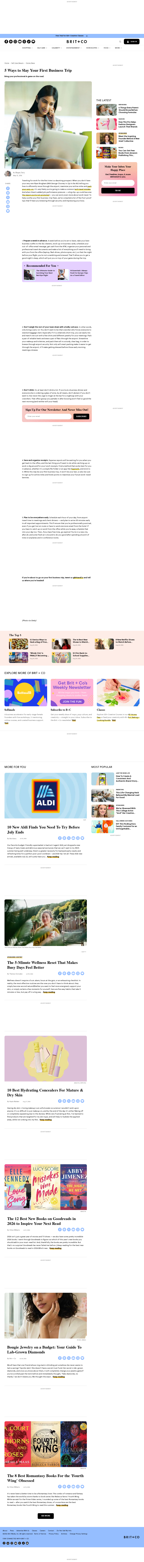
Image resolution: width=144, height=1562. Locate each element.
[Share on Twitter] (8, 197)
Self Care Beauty (17, 63)
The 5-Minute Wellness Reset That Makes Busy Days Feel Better (42, 965)
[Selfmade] (25, 692)
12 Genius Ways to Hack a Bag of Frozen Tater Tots (39, 641)
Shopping (26, 48)
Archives (64, 1534)
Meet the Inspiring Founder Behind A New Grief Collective (129, 138)
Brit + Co (12, 1359)
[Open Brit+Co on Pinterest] (8, 1543)
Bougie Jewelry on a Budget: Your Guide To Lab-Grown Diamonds (44, 1350)
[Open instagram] (15, 41)
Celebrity (56, 48)
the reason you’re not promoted (35, 195)
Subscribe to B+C (61, 709)
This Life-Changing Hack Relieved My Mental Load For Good (127, 795)
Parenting (120, 790)
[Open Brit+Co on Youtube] (15, 1543)
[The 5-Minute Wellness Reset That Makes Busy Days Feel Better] (45, 923)
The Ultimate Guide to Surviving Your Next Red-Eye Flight (45, 273)
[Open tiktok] (29, 41)
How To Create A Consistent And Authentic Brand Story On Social (126, 778)
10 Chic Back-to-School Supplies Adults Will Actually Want (82, 654)
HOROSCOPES (91, 48)
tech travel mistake (82, 189)
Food (106, 48)
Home (6, 63)
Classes (101, 709)
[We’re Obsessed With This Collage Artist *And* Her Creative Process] (102, 811)
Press (12, 1531)
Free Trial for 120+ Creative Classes (69, 36)
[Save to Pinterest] (8, 193)
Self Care (41, 48)
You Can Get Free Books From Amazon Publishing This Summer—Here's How (129, 153)
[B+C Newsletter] (72, 692)
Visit (6, 723)
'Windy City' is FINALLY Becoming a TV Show (39, 654)
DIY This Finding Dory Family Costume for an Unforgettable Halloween (126, 826)
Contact (51, 1531)
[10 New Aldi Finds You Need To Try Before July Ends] (45, 796)
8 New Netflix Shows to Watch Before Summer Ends (125, 641)
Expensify (75, 469)
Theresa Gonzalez (15, 974)
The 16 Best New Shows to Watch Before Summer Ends (80, 641)
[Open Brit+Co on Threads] (19, 1543)
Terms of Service (40, 1534)
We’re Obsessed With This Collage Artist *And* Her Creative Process (126, 810)
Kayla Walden (14, 1101)
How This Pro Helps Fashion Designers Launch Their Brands (128, 124)
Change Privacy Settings (78, 1534)
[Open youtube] (20, 41)
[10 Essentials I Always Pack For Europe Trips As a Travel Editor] (63, 274)
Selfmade (9, 709)
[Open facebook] (6, 41)
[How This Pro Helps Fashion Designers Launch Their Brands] (106, 124)
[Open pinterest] (11, 41)
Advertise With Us (23, 1531)
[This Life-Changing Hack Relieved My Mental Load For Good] (102, 795)
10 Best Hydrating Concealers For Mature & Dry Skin (45, 1092)
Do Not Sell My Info (64, 1531)
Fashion (122, 119)
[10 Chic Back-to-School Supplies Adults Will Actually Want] (61, 657)
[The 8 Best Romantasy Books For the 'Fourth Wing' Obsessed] (45, 1444)
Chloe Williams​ (14, 1230)
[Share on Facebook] (8, 188)
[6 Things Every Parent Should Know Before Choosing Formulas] (106, 110)
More (117, 48)
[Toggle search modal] (120, 41)
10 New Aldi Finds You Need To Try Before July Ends (43, 829)
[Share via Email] (8, 202)
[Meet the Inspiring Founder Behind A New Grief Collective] (106, 138)
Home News (30, 63)
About (5, 1531)
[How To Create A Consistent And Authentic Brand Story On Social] (102, 779)
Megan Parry (20, 172)
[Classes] (118, 692)
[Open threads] (24, 41)
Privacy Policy (54, 1534)
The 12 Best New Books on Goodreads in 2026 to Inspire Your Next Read (41, 1221)
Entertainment (73, 48)
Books (121, 148)
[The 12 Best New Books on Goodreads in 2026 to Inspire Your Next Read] (45, 1187)
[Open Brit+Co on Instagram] (11, 1543)
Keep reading (53, 857)
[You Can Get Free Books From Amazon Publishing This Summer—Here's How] (106, 152)
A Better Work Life (123, 773)
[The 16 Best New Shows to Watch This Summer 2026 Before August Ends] (61, 644)
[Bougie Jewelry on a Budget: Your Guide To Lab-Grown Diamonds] (45, 1316)
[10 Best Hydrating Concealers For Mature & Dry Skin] (45, 1059)
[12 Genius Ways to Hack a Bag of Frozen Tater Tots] (18, 644)
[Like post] (8, 211)
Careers (42, 1531)
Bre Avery (12, 839)
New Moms (123, 105)
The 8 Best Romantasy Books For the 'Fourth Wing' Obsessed (45, 1478)
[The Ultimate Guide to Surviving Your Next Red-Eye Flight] (29, 274)
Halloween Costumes (124, 821)
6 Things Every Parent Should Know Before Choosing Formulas (128, 110)
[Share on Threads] (8, 206)
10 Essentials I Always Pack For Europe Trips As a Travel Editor (79, 273)
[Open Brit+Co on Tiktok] (23, 1543)
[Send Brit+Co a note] (33, 41)
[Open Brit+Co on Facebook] (4, 1543)
